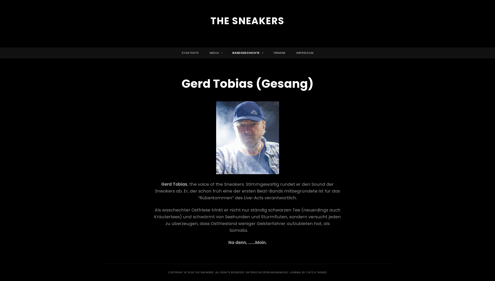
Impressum (304, 53)
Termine (279, 53)
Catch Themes (316, 272)
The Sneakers (247, 20)
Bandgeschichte (245, 53)
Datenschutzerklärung (263, 272)
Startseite (190, 53)
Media (214, 53)
